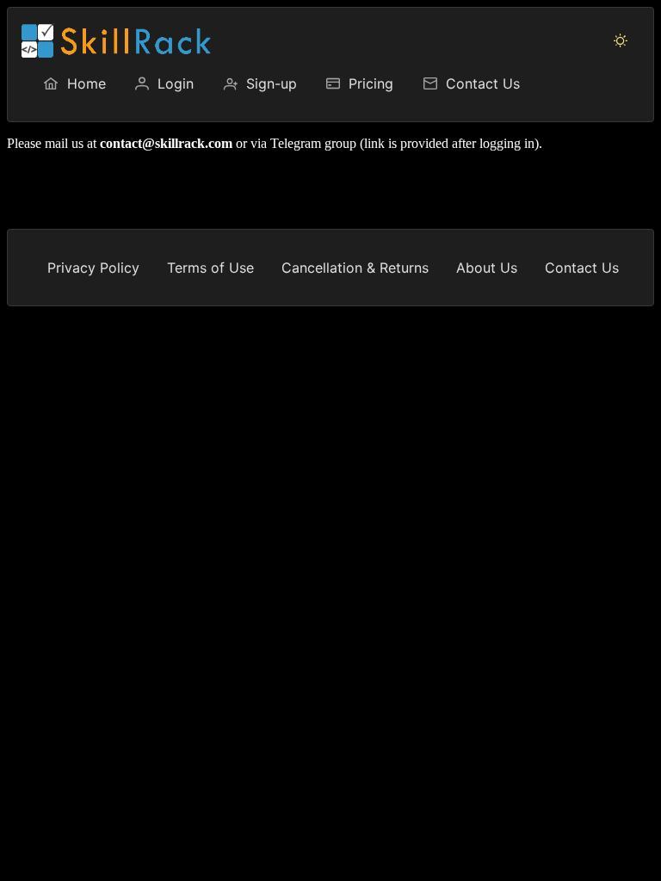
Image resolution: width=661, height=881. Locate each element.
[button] (620, 40)
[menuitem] (74, 83)
